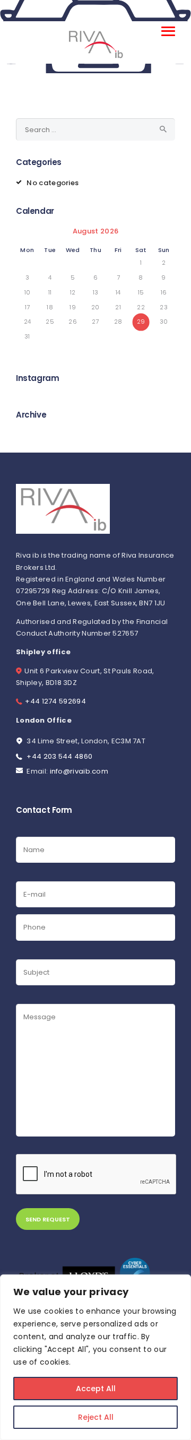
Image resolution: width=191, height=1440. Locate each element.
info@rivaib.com (79, 771)
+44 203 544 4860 (59, 756)
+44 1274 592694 (55, 701)
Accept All (96, 1388)
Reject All (96, 1417)
